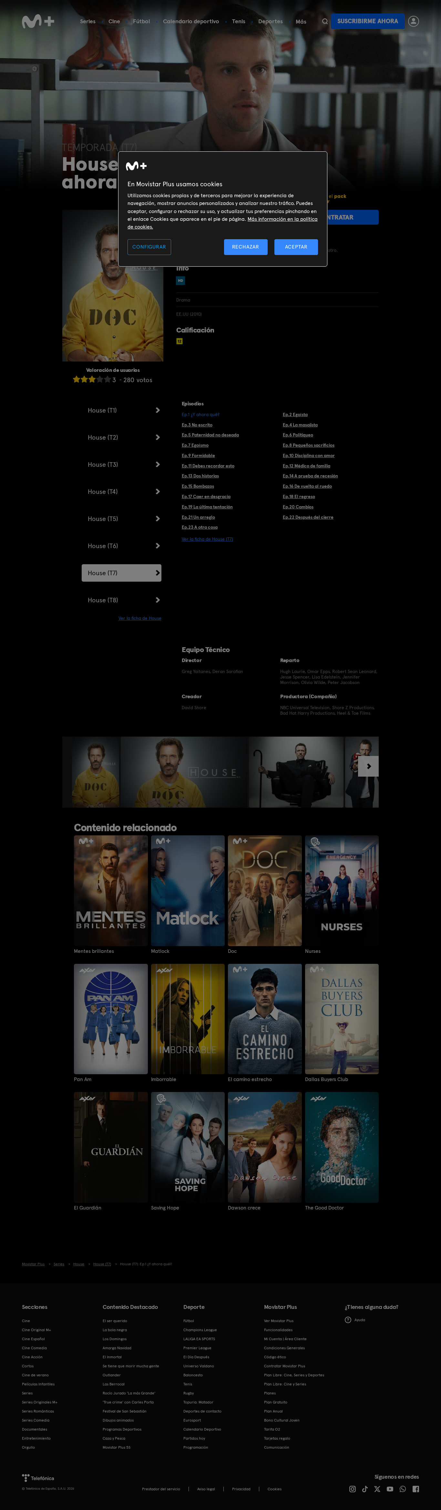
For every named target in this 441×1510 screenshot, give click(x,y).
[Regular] (92, 379)
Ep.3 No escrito (197, 424)
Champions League (200, 1330)
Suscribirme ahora (367, 21)
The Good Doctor (324, 1208)
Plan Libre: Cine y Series (285, 1384)
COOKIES (275, 1489)
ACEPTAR (296, 247)
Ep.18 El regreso (299, 496)
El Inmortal (112, 1357)
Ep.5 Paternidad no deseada (210, 434)
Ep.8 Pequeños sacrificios (308, 445)
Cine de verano (35, 1375)
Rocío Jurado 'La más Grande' (129, 1393)
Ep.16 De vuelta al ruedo (307, 486)
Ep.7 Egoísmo (195, 445)
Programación (195, 1447)
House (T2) (103, 437)
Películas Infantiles (38, 1384)
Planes (270, 1393)
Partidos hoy (194, 1438)
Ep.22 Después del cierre (308, 517)
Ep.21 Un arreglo (198, 517)
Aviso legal (206, 1489)
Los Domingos (115, 1339)
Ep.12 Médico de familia (306, 465)
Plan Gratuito (275, 1402)
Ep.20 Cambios (298, 506)
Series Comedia (35, 1420)
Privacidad (241, 1489)
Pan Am (82, 1079)
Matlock (160, 951)
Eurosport (192, 1420)
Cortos (28, 1366)
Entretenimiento (36, 1438)
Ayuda (359, 1320)
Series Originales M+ (39, 1402)
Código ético (275, 1357)
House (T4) (103, 491)
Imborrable (163, 1079)
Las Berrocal (114, 1384)
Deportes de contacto (202, 1411)
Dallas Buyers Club (326, 1079)
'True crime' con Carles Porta (128, 1402)
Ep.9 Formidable (198, 455)
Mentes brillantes (94, 951)
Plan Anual (273, 1411)
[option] (96, 772)
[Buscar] (325, 21)
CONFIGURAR (149, 247)
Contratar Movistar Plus (284, 1366)
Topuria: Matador (198, 1402)
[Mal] (84, 379)
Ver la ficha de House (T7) (207, 539)
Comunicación (276, 1447)
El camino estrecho (250, 1079)
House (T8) (103, 600)
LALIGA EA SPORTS (199, 1339)
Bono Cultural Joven (282, 1420)
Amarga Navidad (117, 1348)
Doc (232, 951)
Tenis (238, 21)
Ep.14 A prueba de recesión (310, 475)
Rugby (188, 1393)
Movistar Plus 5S (116, 1447)
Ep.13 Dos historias (200, 475)
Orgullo (28, 1447)
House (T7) (103, 573)
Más (301, 21)
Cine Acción (32, 1357)
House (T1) (102, 410)
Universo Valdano (198, 1366)
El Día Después (196, 1357)
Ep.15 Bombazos (198, 486)
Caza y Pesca (114, 1438)
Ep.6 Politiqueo (298, 434)
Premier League (197, 1348)
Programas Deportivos (122, 1429)
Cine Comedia (34, 1348)
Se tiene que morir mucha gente (131, 1366)
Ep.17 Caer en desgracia (206, 496)
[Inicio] (38, 21)
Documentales (34, 1429)
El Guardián (87, 1208)
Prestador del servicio (161, 1489)
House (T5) (103, 519)
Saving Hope (165, 1208)
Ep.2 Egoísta (295, 414)
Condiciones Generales (284, 1348)
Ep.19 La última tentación (207, 506)
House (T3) (103, 464)
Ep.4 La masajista (300, 424)
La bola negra (115, 1330)
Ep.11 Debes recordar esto (208, 465)
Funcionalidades (278, 1330)
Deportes (270, 21)
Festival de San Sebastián (125, 1411)
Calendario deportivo (191, 21)
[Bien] (99, 379)
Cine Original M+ (36, 1330)
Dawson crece (244, 1208)
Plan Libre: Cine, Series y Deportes (294, 1375)
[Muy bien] (107, 379)
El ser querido (115, 1321)
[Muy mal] (76, 379)
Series (88, 21)
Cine (114, 21)
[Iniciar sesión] (413, 21)
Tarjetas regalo (277, 1438)
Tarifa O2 (272, 1429)
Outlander (112, 1375)
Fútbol (141, 21)
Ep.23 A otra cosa (200, 527)
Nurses (313, 951)
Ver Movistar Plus (278, 1321)
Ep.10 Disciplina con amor (309, 455)
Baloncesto (193, 1375)
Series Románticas (38, 1411)
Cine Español (33, 1339)
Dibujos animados (118, 1420)
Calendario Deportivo (202, 1429)
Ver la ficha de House (139, 618)
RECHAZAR (245, 247)
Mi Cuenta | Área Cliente (285, 1339)
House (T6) (103, 546)
